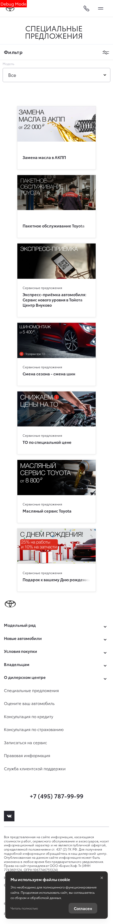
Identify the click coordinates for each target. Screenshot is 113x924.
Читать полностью (24, 908)
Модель (8, 63)
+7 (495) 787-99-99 (56, 796)
